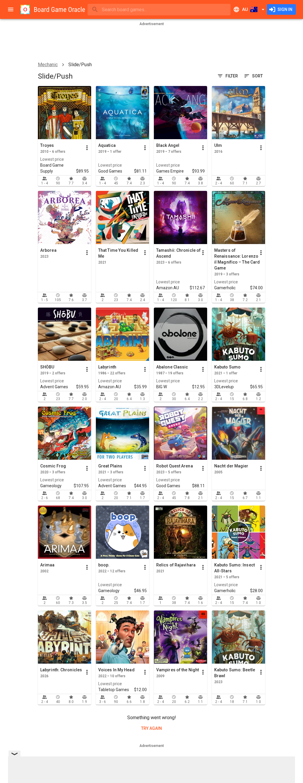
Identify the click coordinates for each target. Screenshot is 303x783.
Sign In (285, 9)
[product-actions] (87, 148)
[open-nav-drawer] (11, 9)
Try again (151, 728)
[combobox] (159, 9)
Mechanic (48, 64)
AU (245, 9)
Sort (257, 76)
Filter (231, 76)
